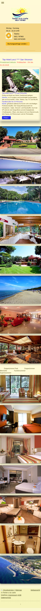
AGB (19, 595)
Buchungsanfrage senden (17, 44)
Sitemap (18, 590)
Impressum (12, 595)
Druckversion (8, 590)
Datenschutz (6, 598)
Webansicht (35, 590)
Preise (6, 118)
